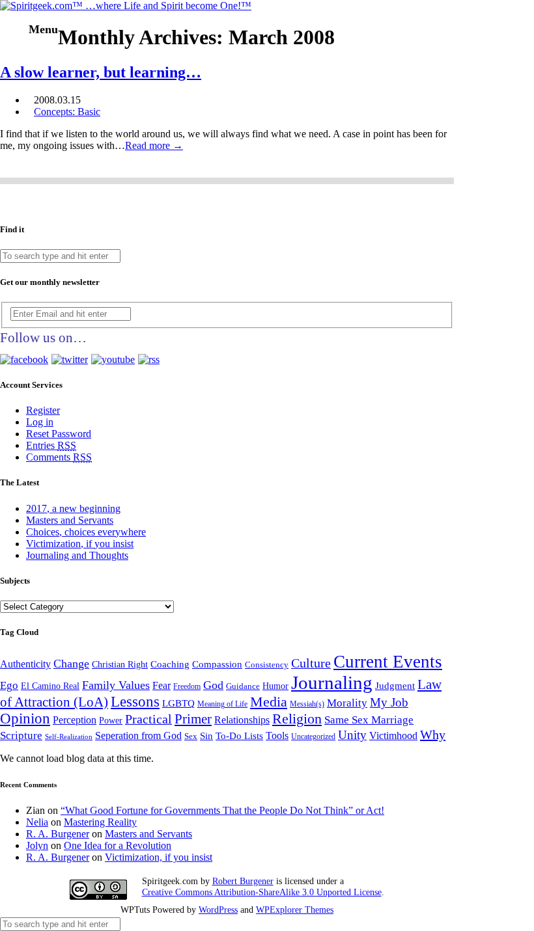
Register (43, 410)
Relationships (242, 719)
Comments (59, 457)
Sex (190, 736)
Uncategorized (313, 737)
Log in (39, 421)
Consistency (266, 664)
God (213, 685)
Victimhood (393, 735)
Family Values (116, 685)
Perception (74, 719)
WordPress (218, 909)
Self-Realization (68, 736)
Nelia (37, 822)
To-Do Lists (239, 736)
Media (268, 702)
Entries (51, 445)
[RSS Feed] (149, 360)
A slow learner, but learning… (100, 72)
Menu (43, 29)
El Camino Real (50, 686)
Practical (148, 719)
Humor (275, 686)
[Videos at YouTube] (113, 360)
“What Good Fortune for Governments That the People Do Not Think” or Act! (222, 810)
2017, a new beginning (73, 508)
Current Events (387, 661)
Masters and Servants (69, 520)
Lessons (135, 702)
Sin (206, 736)
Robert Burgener (243, 881)
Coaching (170, 664)
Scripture (21, 735)
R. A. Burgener (57, 833)
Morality (347, 703)
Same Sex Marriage (369, 720)
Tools (277, 735)
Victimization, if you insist (80, 543)
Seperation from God (138, 735)
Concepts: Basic (67, 111)
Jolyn (37, 845)
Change (71, 663)
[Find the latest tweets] (69, 360)
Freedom (187, 686)
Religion (297, 719)
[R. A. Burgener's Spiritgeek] (125, 5)
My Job (389, 702)
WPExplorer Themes (294, 909)
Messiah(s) (307, 704)
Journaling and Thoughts (77, 555)
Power (110, 720)
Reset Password (58, 433)
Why (432, 734)
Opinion (25, 718)
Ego (9, 685)
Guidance (243, 686)
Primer (193, 719)
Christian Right (120, 664)
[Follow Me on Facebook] (24, 360)
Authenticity (25, 663)
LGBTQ (178, 703)
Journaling (331, 682)
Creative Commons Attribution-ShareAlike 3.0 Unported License (262, 892)
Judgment (395, 686)
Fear (161, 685)
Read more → (154, 145)
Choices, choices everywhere (86, 531)
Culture (311, 663)
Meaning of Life (222, 704)
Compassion (217, 664)
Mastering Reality (100, 822)
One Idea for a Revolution (117, 845)
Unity (352, 735)
